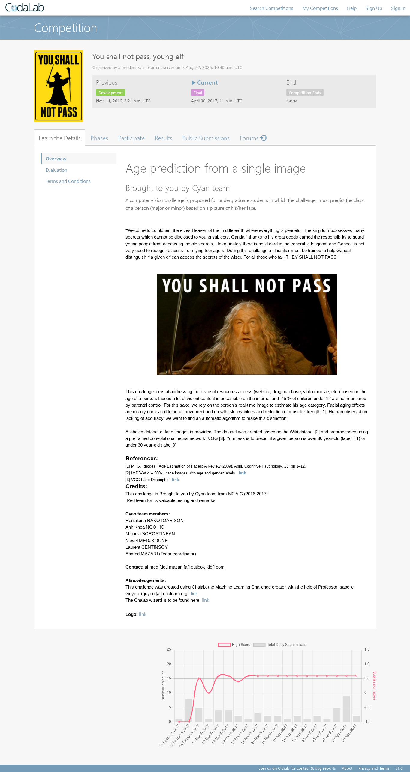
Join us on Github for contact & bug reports (297, 768)
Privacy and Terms (374, 768)
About (347, 768)
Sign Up (374, 8)
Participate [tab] (131, 137)
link (242, 472)
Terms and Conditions (68, 181)
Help (352, 8)
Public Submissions (206, 137)
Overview (56, 158)
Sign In (398, 8)
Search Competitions (271, 8)
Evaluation (56, 170)
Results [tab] (163, 137)
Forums (250, 137)
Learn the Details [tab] (59, 137)
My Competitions (320, 8)
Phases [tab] (99, 137)
